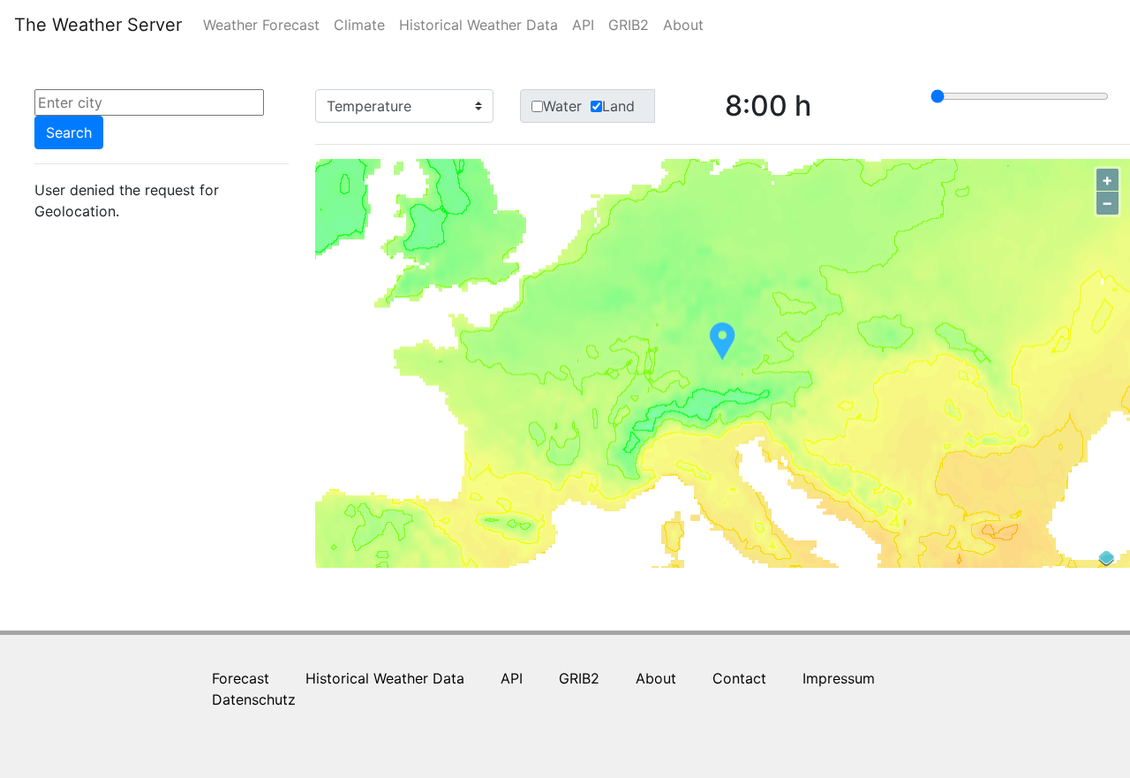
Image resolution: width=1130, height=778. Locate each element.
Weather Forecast (265, 25)
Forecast (240, 678)
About (683, 25)
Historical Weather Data (478, 25)
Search (69, 132)
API (583, 25)
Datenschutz (254, 699)
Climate (359, 25)
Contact (739, 678)
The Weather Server (98, 24)
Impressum (838, 678)
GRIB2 (628, 25)
